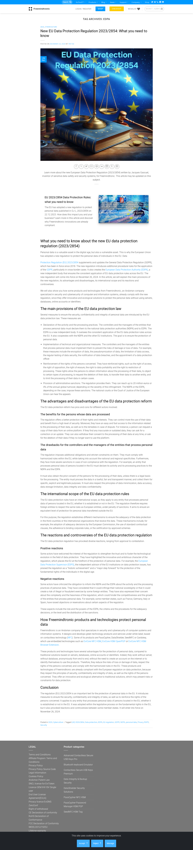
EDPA (100, 722)
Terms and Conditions (40, 754)
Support (123, 2)
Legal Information (37, 772)
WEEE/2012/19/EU (38, 827)
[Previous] (103, 209)
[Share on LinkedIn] (107, 166)
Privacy (140, 722)
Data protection (91, 722)
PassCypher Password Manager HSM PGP (75, 804)
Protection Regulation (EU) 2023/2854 (59, 262)
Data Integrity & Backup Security (75, 781)
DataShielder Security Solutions (74, 790)
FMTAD (71, 44)
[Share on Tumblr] (112, 166)
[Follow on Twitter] (152, 2)
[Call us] (157, 2)
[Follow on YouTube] (163, 2)
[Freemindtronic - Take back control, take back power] (39, 8)
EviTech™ (80, 2)
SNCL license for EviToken (41, 783)
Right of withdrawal (38, 809)
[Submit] (70, 2)
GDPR (49, 269)
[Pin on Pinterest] (96, 166)
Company (136, 2)
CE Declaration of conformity (43, 812)
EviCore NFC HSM (92, 641)
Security (43, 725)
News (112, 2)
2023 (42, 27)
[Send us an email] (155, 2)
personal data (131, 722)
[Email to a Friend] (91, 166)
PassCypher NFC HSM (75, 797)
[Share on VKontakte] (101, 166)
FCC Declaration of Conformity (44, 823)
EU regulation (108, 722)
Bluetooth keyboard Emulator (78, 764)
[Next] (143, 209)
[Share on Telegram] (117, 166)
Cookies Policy (36, 776)
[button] (83, 9)
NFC (70, 637)
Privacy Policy (36, 765)
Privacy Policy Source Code (42, 769)
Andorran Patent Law (39, 780)
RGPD (146, 722)
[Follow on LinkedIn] (160, 2)
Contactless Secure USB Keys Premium (78, 772)
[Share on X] (81, 166)
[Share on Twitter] (86, 166)
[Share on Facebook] (76, 166)
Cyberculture (51, 27)
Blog (103, 2)
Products (92, 2)
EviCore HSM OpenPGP (113, 641)
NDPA (122, 722)
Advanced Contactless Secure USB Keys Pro (78, 757)
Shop (147, 2)
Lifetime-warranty (37, 830)
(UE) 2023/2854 (78, 722)
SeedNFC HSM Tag (73, 811)
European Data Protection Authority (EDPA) (127, 269)
